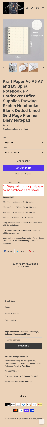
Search (8, 307)
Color (5, 148)
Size (4, 138)
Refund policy (10, 320)
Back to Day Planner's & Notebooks (25, 265)
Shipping (6, 129)
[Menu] (42, 8)
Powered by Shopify (35, 419)
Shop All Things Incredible (19, 419)
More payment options (23, 174)
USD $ (23, 396)
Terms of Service (12, 313)
